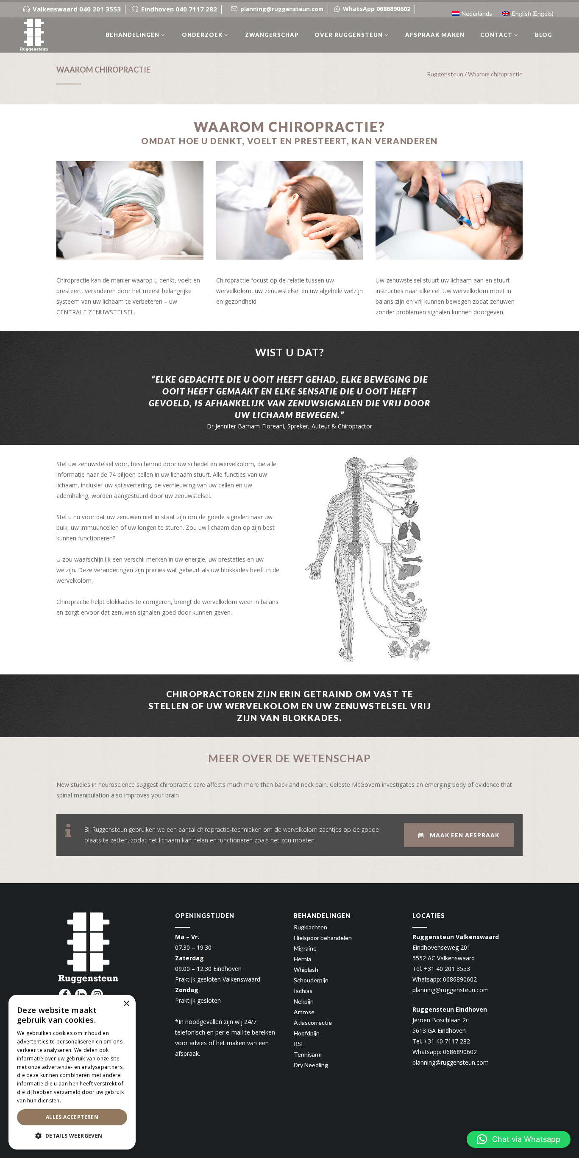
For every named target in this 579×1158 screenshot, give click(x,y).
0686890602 (460, 979)
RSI (298, 1043)
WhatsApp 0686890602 (376, 9)
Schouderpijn (311, 980)
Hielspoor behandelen (323, 937)
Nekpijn (304, 1001)
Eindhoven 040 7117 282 (179, 9)
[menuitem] (472, 10)
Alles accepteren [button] (72, 1117)
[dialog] (72, 1072)
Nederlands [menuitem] (477, 13)
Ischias (303, 990)
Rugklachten (310, 927)
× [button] (126, 1004)
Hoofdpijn (307, 1033)
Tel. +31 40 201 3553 (441, 969)
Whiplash (306, 969)
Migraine (305, 948)
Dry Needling (311, 1064)
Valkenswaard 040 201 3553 (77, 9)
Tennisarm (308, 1054)
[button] (519, 1139)
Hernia (302, 958)
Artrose (304, 1011)
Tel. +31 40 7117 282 (441, 1041)
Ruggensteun (445, 74)
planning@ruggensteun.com (450, 990)
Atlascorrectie (313, 1022)
